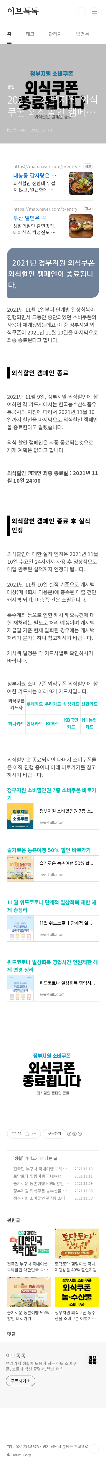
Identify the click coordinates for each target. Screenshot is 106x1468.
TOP (94, 1449)
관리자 (55, 33)
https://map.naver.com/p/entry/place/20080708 (47, 209)
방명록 (82, 33)
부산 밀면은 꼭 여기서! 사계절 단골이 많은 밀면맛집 (33, 217)
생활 (18, 1158)
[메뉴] (94, 11)
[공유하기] (27, 1133)
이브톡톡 (23, 12)
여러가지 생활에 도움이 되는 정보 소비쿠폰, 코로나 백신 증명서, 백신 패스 (41, 1366)
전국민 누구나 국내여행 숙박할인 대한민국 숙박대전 (40, 1172)
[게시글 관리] (34, 1133)
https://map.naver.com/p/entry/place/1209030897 (47, 166)
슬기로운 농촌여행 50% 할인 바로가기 (49, 850)
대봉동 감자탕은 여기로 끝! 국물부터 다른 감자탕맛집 (34, 175)
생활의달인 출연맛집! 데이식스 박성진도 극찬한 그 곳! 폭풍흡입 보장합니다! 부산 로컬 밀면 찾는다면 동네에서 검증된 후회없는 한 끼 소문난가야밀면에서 (35, 228)
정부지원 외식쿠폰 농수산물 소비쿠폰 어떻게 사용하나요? (40, 1194)
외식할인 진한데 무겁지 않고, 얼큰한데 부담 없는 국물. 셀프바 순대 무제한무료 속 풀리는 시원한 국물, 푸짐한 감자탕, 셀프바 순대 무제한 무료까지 (35, 186)
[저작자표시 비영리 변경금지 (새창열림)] (74, 1133)
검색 (81, 11)
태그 (30, 33)
